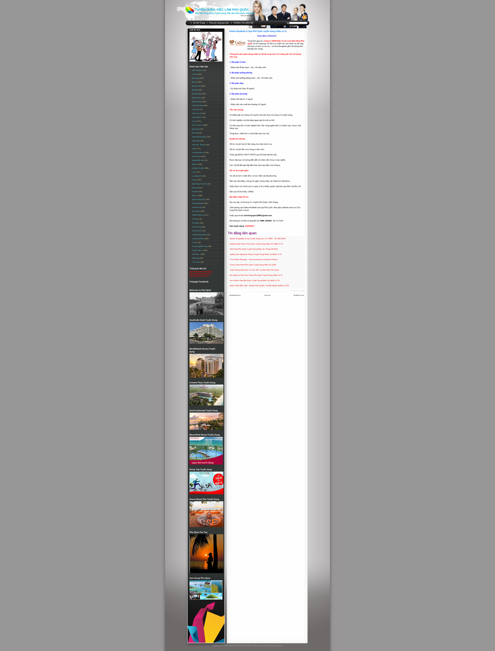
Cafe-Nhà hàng (197, 105)
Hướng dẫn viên (198, 160)
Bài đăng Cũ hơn (299, 295)
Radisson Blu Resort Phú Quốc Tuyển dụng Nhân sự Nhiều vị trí (256, 244)
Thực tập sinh (197, 231)
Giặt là (194, 149)
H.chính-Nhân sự (198, 153)
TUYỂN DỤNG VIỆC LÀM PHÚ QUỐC (222, 9)
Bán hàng (195, 78)
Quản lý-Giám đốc (198, 199)
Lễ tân (194, 180)
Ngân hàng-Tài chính (199, 184)
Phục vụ (195, 196)
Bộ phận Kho (197, 98)
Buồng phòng (197, 102)
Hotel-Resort (196, 156)
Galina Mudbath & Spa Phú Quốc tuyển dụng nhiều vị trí (258, 31)
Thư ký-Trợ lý (197, 227)
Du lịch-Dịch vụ (197, 125)
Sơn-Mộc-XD (197, 207)
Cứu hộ (195, 121)
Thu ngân (195, 223)
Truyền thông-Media (199, 235)
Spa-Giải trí (196, 211)
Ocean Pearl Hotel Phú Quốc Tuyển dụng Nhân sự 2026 (253, 265)
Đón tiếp (195, 133)
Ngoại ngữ (196, 188)
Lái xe (194, 172)
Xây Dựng (196, 258)
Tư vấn (194, 242)
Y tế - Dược (196, 262)
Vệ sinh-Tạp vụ (197, 250)
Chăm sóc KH (197, 113)
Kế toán (195, 164)
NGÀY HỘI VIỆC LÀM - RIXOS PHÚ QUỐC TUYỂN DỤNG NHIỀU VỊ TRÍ (259, 286)
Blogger (251, 15)
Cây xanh (195, 109)
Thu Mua (195, 219)
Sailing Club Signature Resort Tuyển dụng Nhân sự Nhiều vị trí (256, 254)
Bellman (195, 90)
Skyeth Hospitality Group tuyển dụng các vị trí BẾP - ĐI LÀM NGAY (258, 239)
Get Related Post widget (297, 290)
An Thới (195, 74)
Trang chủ (267, 295)
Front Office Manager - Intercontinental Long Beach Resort (254, 259)
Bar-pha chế (196, 86)
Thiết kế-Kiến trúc (198, 215)
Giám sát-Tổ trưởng (199, 137)
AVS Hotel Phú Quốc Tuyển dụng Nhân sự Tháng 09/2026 (254, 249)
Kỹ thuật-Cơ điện (198, 168)
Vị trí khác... (196, 254)
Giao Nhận (196, 141)
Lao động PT (196, 176)
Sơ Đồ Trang (199, 23)
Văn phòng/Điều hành (200, 246)
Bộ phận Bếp (197, 94)
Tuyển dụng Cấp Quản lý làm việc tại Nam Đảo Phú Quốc (254, 270)
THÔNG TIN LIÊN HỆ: (243, 23)
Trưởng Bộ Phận (198, 239)
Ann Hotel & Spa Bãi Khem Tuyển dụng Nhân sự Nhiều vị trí (255, 280)
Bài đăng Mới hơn (235, 295)
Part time (195, 192)
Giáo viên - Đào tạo (199, 145)
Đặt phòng (196, 129)
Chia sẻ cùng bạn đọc (219, 23)
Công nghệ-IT (197, 117)
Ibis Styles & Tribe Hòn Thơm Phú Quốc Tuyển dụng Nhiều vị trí (256, 275)
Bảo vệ (194, 82)
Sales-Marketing (198, 203)
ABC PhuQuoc (197, 70)
